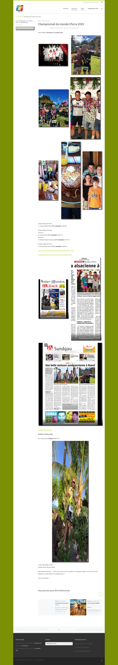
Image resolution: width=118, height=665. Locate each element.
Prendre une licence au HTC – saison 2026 (25, 648)
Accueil (17, 16)
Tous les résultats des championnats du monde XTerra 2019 (56, 250)
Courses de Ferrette (61, 603)
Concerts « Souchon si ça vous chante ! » (25, 643)
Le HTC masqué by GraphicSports (82, 651)
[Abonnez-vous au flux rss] (101, 2)
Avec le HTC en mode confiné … (82, 647)
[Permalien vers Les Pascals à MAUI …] (78, 607)
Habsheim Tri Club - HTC (26, 660)
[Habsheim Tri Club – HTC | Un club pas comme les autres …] (20, 8)
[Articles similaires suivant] (100, 594)
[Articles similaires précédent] (96, 594)
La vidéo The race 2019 (45, 430)
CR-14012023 (19, 645)
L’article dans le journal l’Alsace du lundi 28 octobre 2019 (55, 255)
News (21, 16)
